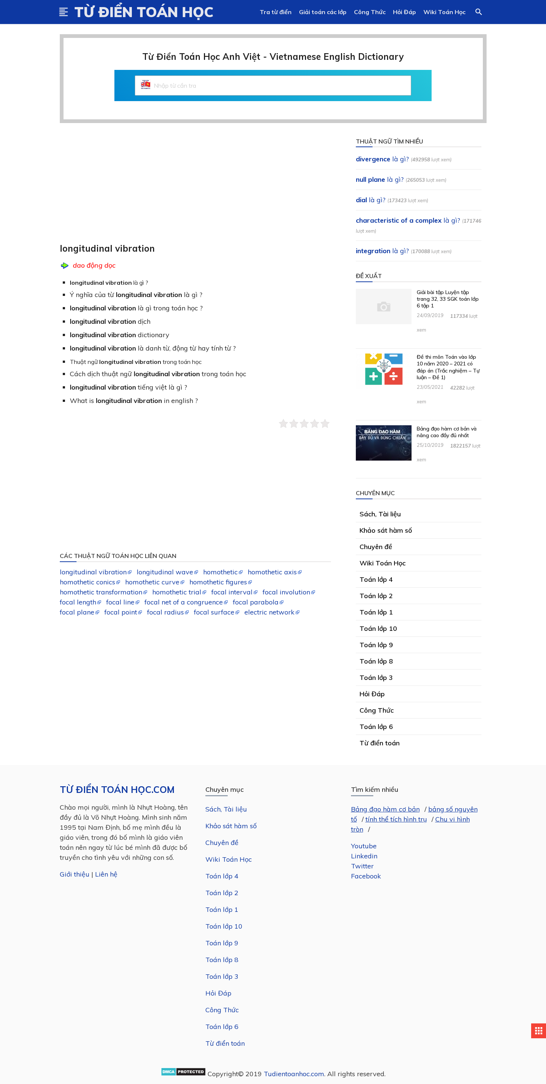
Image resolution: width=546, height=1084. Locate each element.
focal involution (286, 592)
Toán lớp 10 (224, 926)
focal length (78, 602)
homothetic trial (176, 592)
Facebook (366, 876)
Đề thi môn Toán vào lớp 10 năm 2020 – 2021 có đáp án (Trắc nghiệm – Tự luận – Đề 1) (448, 367)
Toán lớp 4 (221, 876)
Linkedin (364, 856)
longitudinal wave (165, 572)
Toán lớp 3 (221, 976)
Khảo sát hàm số (231, 826)
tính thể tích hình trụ (396, 819)
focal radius (165, 612)
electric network (269, 612)
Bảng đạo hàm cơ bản (385, 809)
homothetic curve (152, 582)
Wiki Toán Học (444, 12)
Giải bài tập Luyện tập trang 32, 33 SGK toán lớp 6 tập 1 (448, 299)
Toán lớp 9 (221, 943)
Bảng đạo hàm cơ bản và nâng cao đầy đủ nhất (447, 432)
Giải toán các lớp (323, 12)
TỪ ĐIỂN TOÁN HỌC (144, 11)
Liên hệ (106, 874)
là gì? (382, 159)
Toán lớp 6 (221, 1026)
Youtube (364, 846)
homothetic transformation (101, 592)
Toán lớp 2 (221, 892)
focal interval (232, 592)
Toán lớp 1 (221, 909)
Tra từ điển (276, 12)
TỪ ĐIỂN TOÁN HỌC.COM (117, 789)
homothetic (220, 572)
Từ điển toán (225, 1043)
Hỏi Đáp (404, 12)
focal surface (214, 612)
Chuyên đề (221, 842)
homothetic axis (272, 572)
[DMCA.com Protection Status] (183, 1074)
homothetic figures (218, 582)
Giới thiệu (75, 874)
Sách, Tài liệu (226, 809)
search (478, 11)
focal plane (77, 612)
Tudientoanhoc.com (294, 1074)
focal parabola (256, 602)
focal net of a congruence (183, 602)
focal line (120, 602)
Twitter (362, 866)
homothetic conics (87, 582)
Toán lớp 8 (221, 959)
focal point (120, 612)
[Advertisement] (200, 188)
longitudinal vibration (93, 572)
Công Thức (370, 12)
